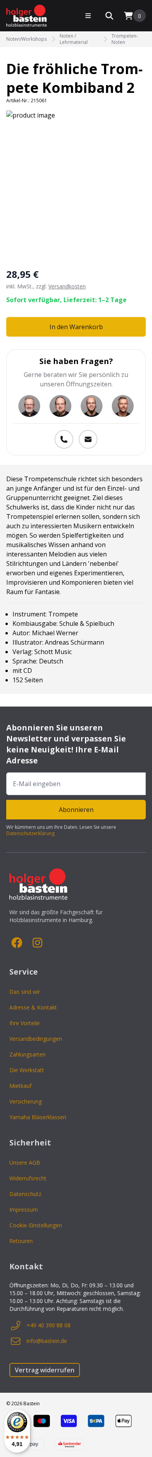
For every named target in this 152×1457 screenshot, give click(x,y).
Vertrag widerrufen (44, 1370)
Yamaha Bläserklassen (37, 1117)
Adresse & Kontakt (33, 1007)
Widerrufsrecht (27, 1178)
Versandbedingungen (35, 1038)
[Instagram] (37, 943)
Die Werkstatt (26, 1070)
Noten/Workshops (26, 39)
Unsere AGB (24, 1162)
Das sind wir (24, 991)
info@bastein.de (47, 1341)
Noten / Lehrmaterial (74, 39)
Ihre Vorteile (24, 1023)
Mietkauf (20, 1085)
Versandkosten (67, 286)
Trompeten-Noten (124, 39)
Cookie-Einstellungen (35, 1225)
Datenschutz (25, 1194)
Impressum (23, 1209)
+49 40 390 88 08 (49, 1325)
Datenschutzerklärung (30, 833)
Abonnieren (76, 809)
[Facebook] (17, 943)
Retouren (21, 1241)
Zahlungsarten (27, 1054)
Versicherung (25, 1101)
